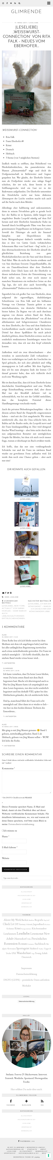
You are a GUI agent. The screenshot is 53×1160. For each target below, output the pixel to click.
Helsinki (29, 924)
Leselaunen (9, 933)
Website (5, 858)
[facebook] (7, 3)
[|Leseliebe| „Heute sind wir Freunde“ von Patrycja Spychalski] (26, 514)
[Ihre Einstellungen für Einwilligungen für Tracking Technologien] (48, 1155)
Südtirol (34, 948)
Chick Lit (8, 924)
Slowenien (11, 948)
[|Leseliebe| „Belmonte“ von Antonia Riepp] (26, 572)
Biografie (39, 919)
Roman (22, 944)
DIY (17, 924)
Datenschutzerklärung (26, 973)
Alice (4, 635)
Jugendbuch (39, 924)
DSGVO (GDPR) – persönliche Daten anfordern (26, 979)
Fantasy (22, 924)
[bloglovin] (11, 3)
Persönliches (39, 938)
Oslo (29, 939)
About (43, 1149)
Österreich (26, 957)
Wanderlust (26, 907)
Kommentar (8, 768)
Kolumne (10, 928)
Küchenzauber (39, 928)
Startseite (32, 1149)
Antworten (9, 663)
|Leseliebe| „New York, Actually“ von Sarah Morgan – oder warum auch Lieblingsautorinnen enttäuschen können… (14, 609)
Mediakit (26, 985)
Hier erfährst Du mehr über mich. (26, 1089)
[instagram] (3, 3)
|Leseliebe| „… (26, 499)
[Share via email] (3, 593)
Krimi (7, 597)
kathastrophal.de (15, 1149)
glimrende (26, 11)
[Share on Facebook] (6, 593)
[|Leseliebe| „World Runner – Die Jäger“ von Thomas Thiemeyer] (26, 543)
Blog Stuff (46, 920)
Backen (24, 920)
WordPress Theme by (26, 1157)
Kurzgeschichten (26, 929)
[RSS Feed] (15, 3)
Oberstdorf (20, 939)
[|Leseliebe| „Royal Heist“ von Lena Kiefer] (26, 485)
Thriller (40, 949)
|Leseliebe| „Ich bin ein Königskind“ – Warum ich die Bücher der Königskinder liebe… (39, 606)
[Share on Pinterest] (11, 593)
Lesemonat (36, 933)
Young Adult (41, 953)
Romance (30, 944)
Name (5, 836)
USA (14, 953)
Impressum (26, 968)
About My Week (12, 920)
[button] (50, 3)
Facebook (27, 1141)
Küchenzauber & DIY (26, 895)
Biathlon (31, 920)
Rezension (11, 943)
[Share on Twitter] (8, 593)
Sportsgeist (26, 903)
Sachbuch (40, 943)
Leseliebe (33, 23)
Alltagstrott (26, 892)
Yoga (32, 953)
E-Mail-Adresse (9, 847)
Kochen (47, 924)
